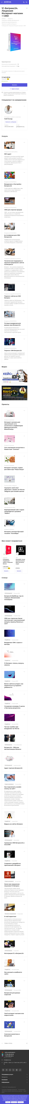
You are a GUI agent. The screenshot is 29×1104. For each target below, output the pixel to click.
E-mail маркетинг (10, 916)
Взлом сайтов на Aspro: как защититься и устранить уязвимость (13, 685)
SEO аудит (7, 154)
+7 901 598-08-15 (9, 1056)
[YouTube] (10, 1070)
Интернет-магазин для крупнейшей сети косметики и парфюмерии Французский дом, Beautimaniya (13, 425)
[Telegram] (6, 1070)
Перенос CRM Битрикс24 (13, 350)
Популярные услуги (7, 1074)
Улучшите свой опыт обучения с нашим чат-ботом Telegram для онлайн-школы (14, 489)
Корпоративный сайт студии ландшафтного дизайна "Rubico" (14, 511)
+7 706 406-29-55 (9, 1054)
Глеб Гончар (8, 119)
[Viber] (13, 1070)
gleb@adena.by (20, 126)
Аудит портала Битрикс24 (13, 768)
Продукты (5, 1077)
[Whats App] (16, 1070)
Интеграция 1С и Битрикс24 (14, 953)
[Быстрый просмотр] (4, 554)
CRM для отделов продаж (13, 210)
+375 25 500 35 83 (8, 126)
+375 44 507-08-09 (10, 1052)
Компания (4, 1079)
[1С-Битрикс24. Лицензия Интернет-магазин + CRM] (14, 42)
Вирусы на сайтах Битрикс (13, 824)
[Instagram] (3, 1070)
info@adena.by (7, 1060)
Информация (5, 1082)
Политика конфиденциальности (9, 1089)
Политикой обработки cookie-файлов (18, 1100)
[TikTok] (20, 1070)
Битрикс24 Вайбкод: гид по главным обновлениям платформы (13, 597)
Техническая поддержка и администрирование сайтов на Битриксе (14, 262)
